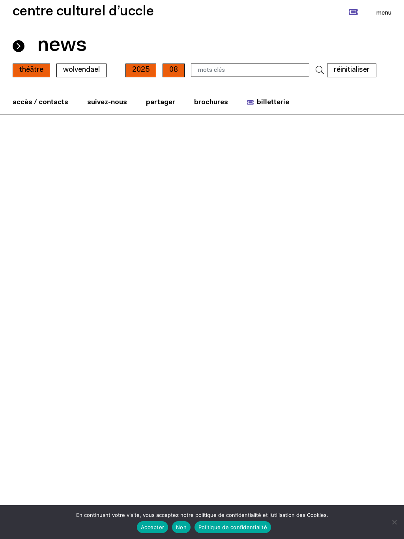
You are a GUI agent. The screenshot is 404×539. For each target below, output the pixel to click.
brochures (211, 102)
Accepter (152, 527)
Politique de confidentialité (232, 527)
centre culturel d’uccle (83, 12)
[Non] (394, 522)
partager (160, 102)
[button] (344, 12)
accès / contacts (40, 102)
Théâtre (31, 70)
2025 (141, 70)
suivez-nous (107, 102)
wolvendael (81, 70)
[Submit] (319, 70)
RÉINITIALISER (352, 70)
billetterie (273, 102)
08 (173, 70)
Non (181, 527)
